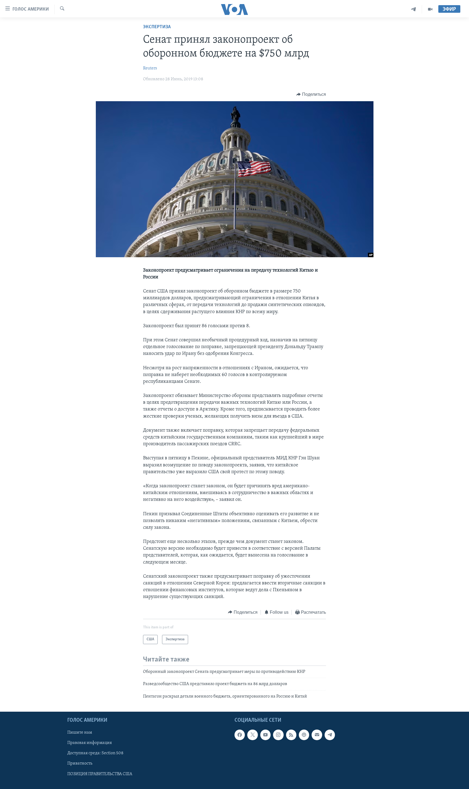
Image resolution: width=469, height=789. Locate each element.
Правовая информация (89, 743)
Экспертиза (157, 27)
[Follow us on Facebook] (239, 735)
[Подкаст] (304, 735)
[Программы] (430, 9)
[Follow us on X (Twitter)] (252, 735)
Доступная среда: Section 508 (95, 753)
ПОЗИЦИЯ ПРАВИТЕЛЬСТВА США (99, 774)
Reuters (150, 68)
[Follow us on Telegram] (330, 735)
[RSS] (291, 735)
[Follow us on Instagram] (278, 735)
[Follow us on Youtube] (265, 735)
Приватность (79, 764)
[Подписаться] (317, 735)
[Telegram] (413, 9)
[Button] (311, 94)
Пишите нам (79, 733)
